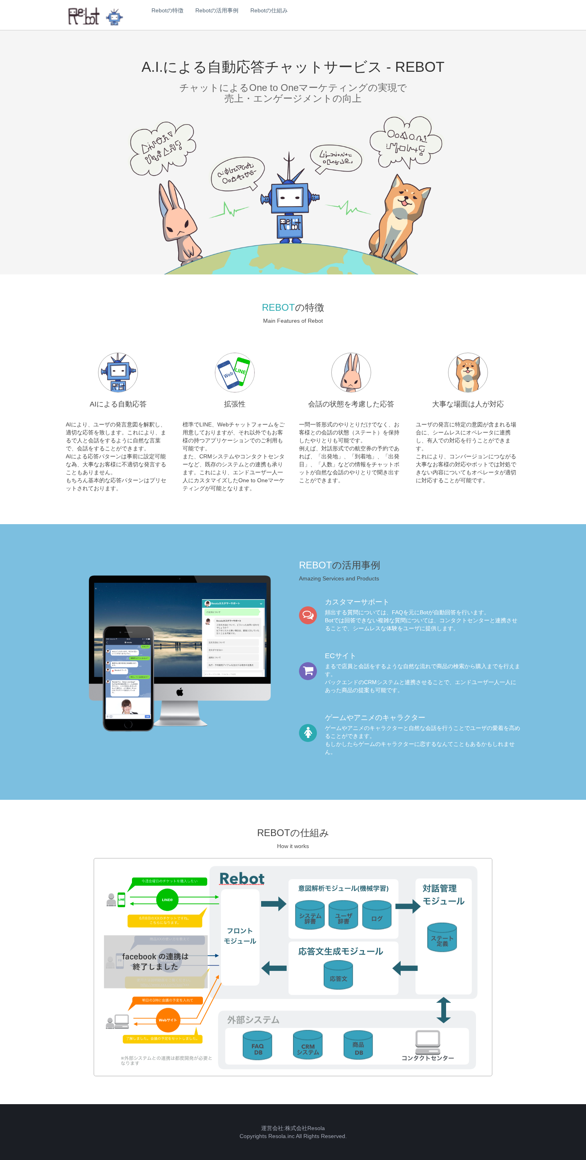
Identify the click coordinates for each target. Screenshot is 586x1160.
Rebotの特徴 (167, 10)
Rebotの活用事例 (216, 10)
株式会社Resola (305, 1128)
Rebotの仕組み (269, 10)
